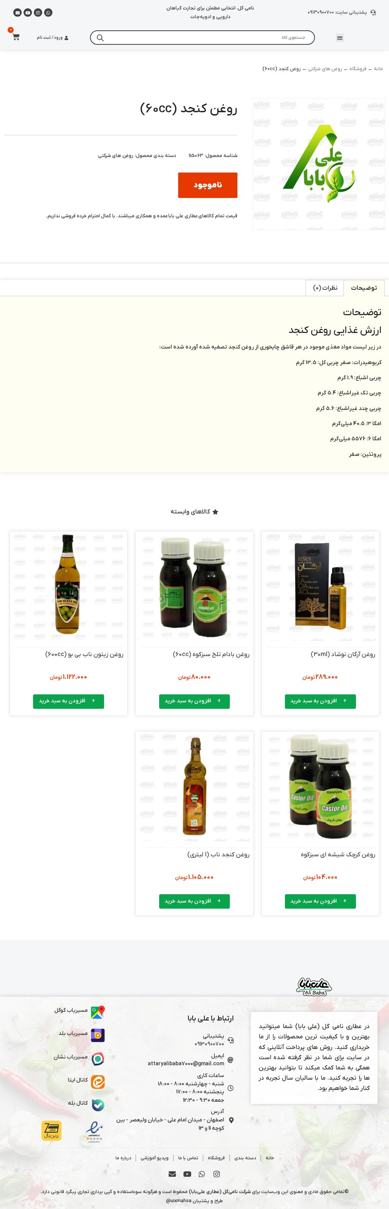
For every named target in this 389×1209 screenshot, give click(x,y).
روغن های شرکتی (325, 69)
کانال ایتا (78, 1080)
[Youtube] (28, 12)
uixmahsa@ (178, 1201)
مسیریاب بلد (73, 1033)
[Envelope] (172, 1174)
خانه (378, 69)
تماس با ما (188, 1158)
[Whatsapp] (48, 12)
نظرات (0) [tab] (325, 288)
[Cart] (14, 37)
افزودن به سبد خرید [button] (313, 701)
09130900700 (209, 1044)
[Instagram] (38, 12)
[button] (340, 37)
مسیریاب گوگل (71, 1010)
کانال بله (78, 1103)
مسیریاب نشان (71, 1057)
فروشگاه (358, 69)
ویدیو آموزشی (155, 1158)
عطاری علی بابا (183, 216)
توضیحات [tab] (364, 288)
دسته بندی (245, 1158)
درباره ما (123, 1158)
